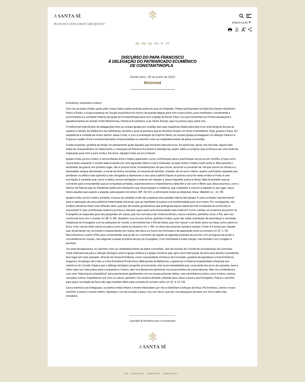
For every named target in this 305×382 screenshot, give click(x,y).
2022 (91, 24)
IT (162, 43)
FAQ (126, 373)
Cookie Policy (153, 373)
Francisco (62, 24)
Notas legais (137, 373)
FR (156, 43)
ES (150, 43)
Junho (100, 24)
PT (167, 43)
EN (144, 43)
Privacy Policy (170, 373)
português (240, 23)
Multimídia (152, 82)
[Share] (250, 30)
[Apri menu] (248, 16)
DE (137, 43)
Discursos (79, 24)
